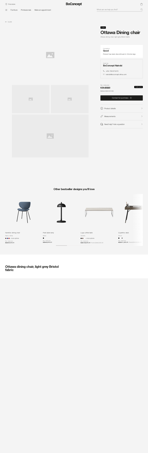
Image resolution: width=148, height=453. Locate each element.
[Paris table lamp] (61, 212)
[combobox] (119, 9)
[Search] (141, 9)
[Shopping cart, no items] (141, 4)
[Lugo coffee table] (99, 212)
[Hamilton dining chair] (23, 212)
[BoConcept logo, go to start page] (74, 4)
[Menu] (6, 10)
